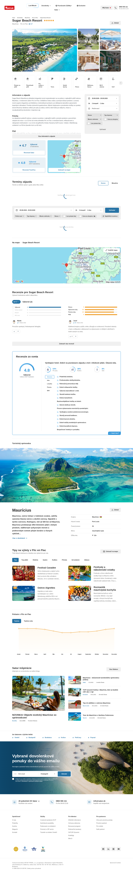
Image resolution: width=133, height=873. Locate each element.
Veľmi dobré (18, 310)
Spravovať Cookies (115, 862)
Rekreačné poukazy (74, 829)
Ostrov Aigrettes (46, 587)
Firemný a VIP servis (47, 829)
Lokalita (49, 383)
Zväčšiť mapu (113, 250)
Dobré (17, 312)
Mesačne (115, 183)
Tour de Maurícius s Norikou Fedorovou (98, 715)
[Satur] (9, 7)
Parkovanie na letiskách (48, 826)
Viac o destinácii (18, 538)
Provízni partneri (101, 823)
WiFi (48, 390)
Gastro (45, 560)
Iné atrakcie (76, 560)
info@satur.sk (99, 801)
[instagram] (113, 849)
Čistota (49, 387)
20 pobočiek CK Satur (28, 801)
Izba (48, 380)
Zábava (86, 560)
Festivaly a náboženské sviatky (104, 568)
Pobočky (15, 823)
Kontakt (14, 832)
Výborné (17, 307)
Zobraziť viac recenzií (66, 343)
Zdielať (116, 23)
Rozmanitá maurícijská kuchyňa (105, 588)
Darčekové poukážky (47, 823)
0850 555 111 (61, 801)
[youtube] (118, 849)
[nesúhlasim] (18, 331)
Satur (56, 10)
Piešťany (78, 737)
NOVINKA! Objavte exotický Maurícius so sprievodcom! (34, 716)
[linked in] (108, 849)
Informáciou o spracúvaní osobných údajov (32, 781)
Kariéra (14, 826)
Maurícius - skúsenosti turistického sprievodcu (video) (101, 679)
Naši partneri (100, 829)
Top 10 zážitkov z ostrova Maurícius (96, 703)
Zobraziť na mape (112, 551)
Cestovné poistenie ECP (48, 820)
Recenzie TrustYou (29, 170)
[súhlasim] (14, 331)
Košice (63, 737)
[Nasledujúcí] (121, 83)
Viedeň (16, 737)
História (35, 560)
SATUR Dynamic (73, 832)
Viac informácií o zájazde (46, 136)
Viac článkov (113, 669)
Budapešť (32, 737)
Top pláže (24, 560)
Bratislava (48, 737)
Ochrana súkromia (74, 823)
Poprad (92, 737)
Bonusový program (74, 826)
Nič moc (17, 315)
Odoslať (64, 774)
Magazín (15, 829)
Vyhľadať (103, 129)
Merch (70, 838)
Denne (103, 183)
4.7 (31, 24)
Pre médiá (99, 826)
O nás (14, 820)
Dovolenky (45, 5)
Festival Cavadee (47, 567)
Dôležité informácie (74, 820)
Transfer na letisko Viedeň (48, 832)
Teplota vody (28, 621)
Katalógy (71, 835)
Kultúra (54, 560)
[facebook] (103, 849)
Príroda (64, 560)
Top (15, 560)
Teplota (16, 621)
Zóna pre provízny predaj (104, 820)
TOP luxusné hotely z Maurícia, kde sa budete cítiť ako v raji (100, 691)
